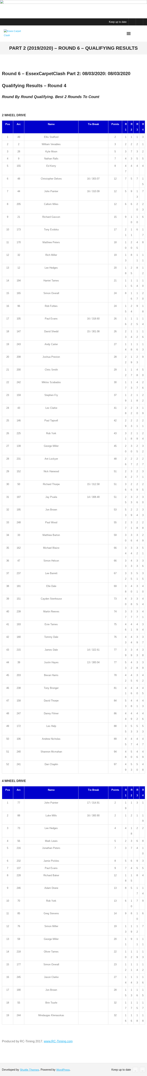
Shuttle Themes (29, 1069)
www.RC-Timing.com (58, 1041)
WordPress (63, 1069)
